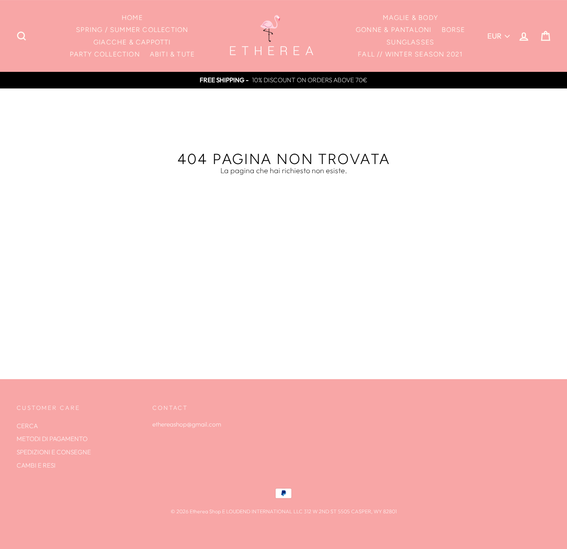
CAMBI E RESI (36, 465)
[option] (283, 80)
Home (132, 18)
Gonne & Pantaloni (393, 30)
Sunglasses (410, 42)
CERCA (27, 426)
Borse (453, 30)
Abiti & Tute (172, 54)
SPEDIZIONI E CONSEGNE (54, 452)
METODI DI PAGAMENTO (52, 439)
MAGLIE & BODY (410, 18)
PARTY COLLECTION (105, 54)
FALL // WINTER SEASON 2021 (410, 54)
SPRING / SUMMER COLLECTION (132, 30)
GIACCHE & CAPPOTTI (132, 42)
